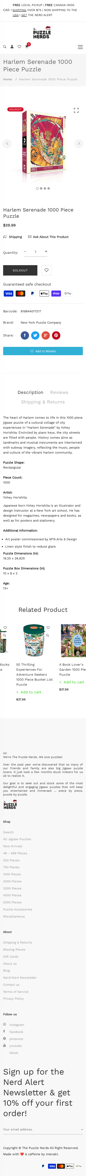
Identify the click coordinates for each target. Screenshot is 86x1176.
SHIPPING (19, 10)
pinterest (16, 1039)
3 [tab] (45, 188)
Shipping (15, 237)
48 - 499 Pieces (15, 853)
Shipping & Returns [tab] (43, 401)
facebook (16, 1032)
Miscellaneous (14, 916)
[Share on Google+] (46, 335)
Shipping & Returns (17, 942)
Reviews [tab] (59, 392)
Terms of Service (16, 992)
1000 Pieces (12, 874)
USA (16, 15)
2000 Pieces (12, 881)
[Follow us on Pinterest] (56, 335)
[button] (43, 351)
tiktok (13, 1053)
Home (7, 79)
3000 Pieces (12, 888)
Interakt (52, 1154)
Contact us (11, 985)
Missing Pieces (14, 949)
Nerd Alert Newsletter (20, 977)
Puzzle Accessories (17, 909)
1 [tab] (37, 188)
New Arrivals (12, 846)
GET (24, 15)
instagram (16, 1025)
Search (8, 832)
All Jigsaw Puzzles (17, 839)
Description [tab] (30, 392)
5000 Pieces (12, 902)
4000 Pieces (12, 895)
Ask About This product (50, 237)
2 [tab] (41, 188)
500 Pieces (11, 860)
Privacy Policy (13, 998)
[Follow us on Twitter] (35, 335)
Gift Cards (10, 956)
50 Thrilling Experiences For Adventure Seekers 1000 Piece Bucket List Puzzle (21, 674)
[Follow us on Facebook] (25, 335)
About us (10, 964)
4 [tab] (48, 188)
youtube (15, 1046)
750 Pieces (11, 867)
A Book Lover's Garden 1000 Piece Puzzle (61, 669)
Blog (6, 970)
